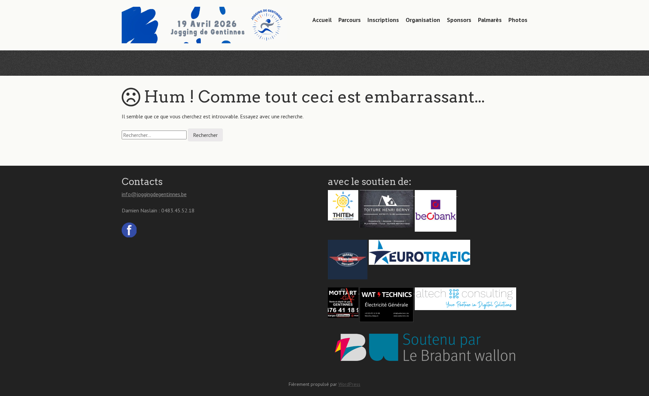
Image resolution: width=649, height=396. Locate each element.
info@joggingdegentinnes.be (154, 194)
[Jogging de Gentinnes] (204, 30)
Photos (517, 20)
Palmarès (490, 20)
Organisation (423, 20)
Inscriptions (383, 20)
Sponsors (459, 20)
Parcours (349, 20)
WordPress (349, 384)
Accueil (322, 20)
